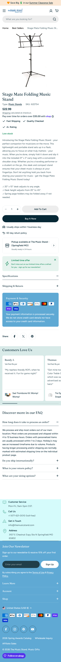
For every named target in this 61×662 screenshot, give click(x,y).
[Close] (55, 260)
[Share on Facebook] (14, 336)
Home (5, 28)
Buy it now (30, 218)
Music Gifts (34, 649)
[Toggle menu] (4, 10)
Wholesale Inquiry (44, 638)
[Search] (54, 19)
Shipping (6, 113)
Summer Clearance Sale (41, 2)
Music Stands (15, 104)
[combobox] (30, 19)
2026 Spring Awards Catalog (16, 638)
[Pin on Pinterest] (32, 336)
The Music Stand (19, 649)
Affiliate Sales (9, 643)
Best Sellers (18, 28)
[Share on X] (23, 336)
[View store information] (53, 245)
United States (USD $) (18, 608)
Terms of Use (38, 572)
